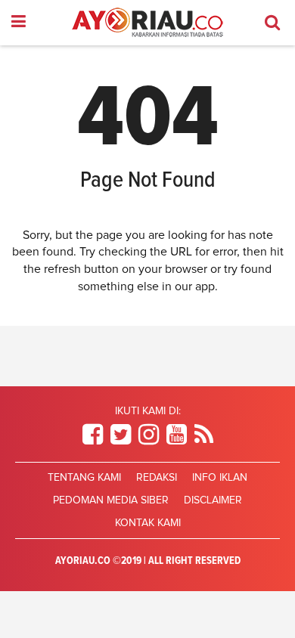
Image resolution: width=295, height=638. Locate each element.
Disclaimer (213, 500)
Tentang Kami (84, 477)
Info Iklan (219, 477)
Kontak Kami (148, 523)
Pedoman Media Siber (111, 500)
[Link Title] (92, 435)
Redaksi (156, 477)
